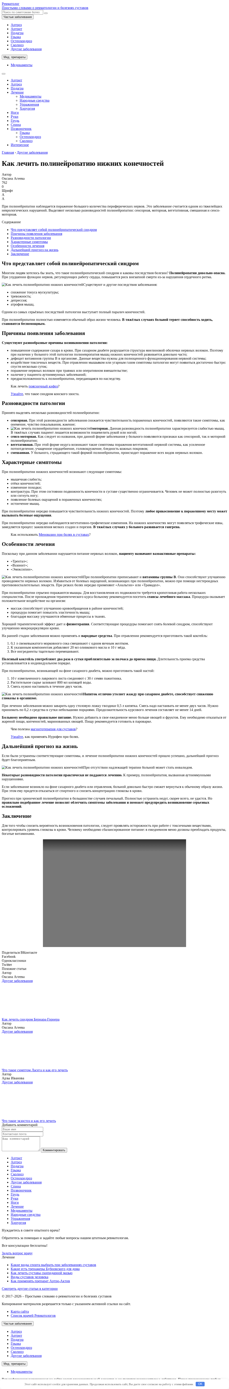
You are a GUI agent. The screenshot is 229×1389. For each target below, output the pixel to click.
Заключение (20, 254)
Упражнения (29, 104)
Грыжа (16, 37)
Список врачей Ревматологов (33, 1315)
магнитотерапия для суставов (53, 729)
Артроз (16, 25)
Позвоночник (21, 129)
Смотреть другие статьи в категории (30, 1289)
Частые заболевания (18, 17)
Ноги (15, 112)
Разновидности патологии (31, 238)
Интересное (20, 145)
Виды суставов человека (29, 1277)
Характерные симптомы (29, 242)
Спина (16, 125)
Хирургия (27, 108)
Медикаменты (21, 65)
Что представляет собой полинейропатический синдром (54, 230)
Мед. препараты (14, 57)
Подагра (17, 33)
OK (200, 1384)
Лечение (17, 92)
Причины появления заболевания (36, 234)
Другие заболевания (26, 49)
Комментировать (54, 1150)
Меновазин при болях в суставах (64, 534)
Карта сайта (20, 1311)
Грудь (15, 120)
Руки (14, 116)
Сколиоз (17, 45)
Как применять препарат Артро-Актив (40, 1281)
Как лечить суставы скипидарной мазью (41, 1273)
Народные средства (34, 100)
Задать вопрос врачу (17, 1253)
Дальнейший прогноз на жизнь (34, 250)
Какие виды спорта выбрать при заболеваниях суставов (53, 1265)
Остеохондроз (21, 41)
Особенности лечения (27, 246)
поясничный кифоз (43, 386)
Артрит (16, 29)
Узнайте (17, 394)
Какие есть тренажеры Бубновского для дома (45, 1269)
